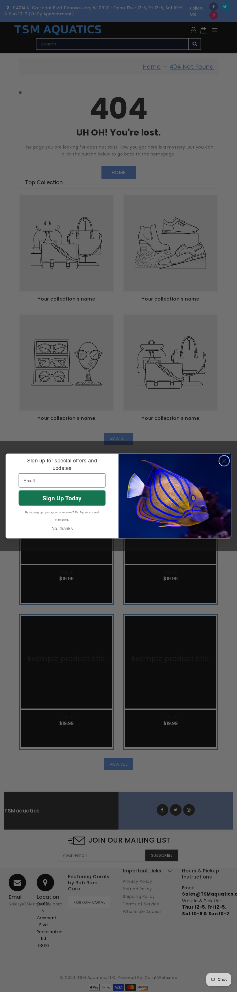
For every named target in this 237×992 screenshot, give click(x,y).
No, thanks (62, 528)
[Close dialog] (224, 461)
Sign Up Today (62, 498)
